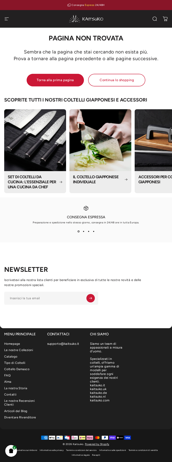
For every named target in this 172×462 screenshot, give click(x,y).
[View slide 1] (78, 231)
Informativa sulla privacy (52, 450)
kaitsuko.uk (98, 389)
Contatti (10, 394)
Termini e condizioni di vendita (143, 450)
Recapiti (96, 455)
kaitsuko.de (98, 393)
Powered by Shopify (97, 444)
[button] (11, 451)
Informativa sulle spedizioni (112, 450)
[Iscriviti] (90, 298)
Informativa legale (81, 455)
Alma (7, 382)
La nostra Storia (15, 388)
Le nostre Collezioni (18, 350)
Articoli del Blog (15, 411)
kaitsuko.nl (98, 396)
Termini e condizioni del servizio (81, 450)
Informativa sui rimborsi (25, 450)
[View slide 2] (83, 231)
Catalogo (10, 356)
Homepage (12, 344)
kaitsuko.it (97, 385)
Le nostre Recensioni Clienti (19, 402)
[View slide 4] (93, 231)
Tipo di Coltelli (14, 363)
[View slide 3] (88, 231)
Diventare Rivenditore (20, 417)
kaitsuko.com (99, 400)
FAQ (7, 375)
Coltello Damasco (16, 369)
